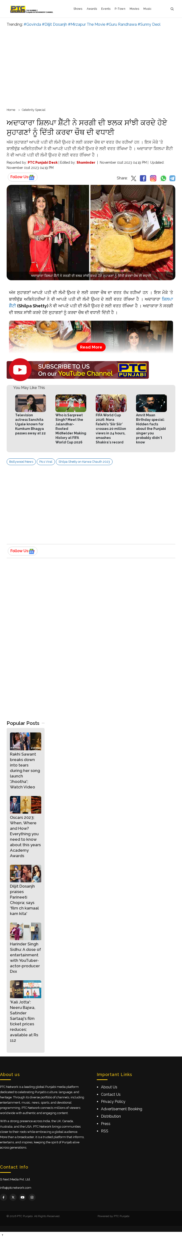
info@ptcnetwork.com (15, 1187)
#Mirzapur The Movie (86, 24)
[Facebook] (3, 1197)
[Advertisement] (91, 66)
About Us (109, 1087)
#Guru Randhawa (121, 24)
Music (147, 8)
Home (11, 110)
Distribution (111, 1116)
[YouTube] (22, 1197)
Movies (134, 8)
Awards (92, 8)
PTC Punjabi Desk (43, 162)
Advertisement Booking (121, 1109)
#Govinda (32, 24)
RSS (104, 1131)
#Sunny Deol (149, 24)
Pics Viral (45, 461)
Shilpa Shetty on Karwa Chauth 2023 (84, 461)
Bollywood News (21, 461)
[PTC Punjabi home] (32, 9)
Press (105, 1123)
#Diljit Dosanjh (54, 24)
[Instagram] (32, 1197)
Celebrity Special (34, 110)
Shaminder (86, 162)
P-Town (120, 8)
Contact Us (111, 1094)
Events (105, 8)
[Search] (172, 9)
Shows (77, 8)
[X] (13, 1197)
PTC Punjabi (121, 1216)
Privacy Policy (113, 1101)
